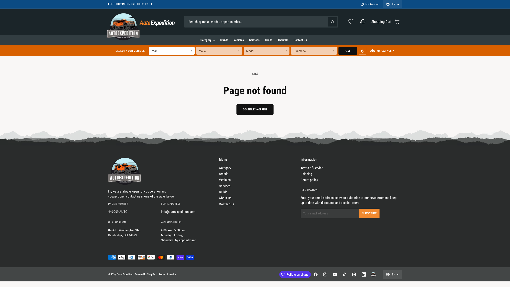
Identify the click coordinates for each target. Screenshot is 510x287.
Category (205, 40)
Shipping (306, 174)
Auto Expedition (125, 274)
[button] (397, 22)
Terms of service (167, 274)
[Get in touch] (362, 22)
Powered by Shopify (145, 274)
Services (224, 186)
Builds (223, 192)
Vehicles (224, 180)
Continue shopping (255, 109)
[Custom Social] (373, 274)
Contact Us (226, 204)
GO (347, 50)
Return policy (309, 180)
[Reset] (362, 51)
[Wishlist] (351, 22)
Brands (223, 174)
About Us (225, 198)
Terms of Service (312, 168)
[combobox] (261, 22)
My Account (371, 4)
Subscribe (369, 213)
